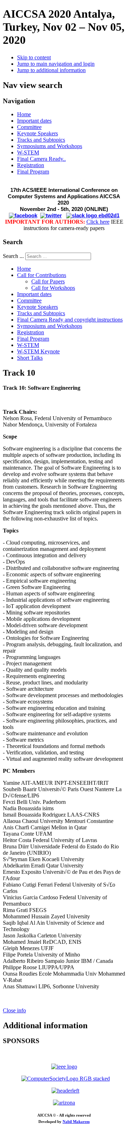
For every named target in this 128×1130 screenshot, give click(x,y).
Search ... (13, 256)
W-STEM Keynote (38, 351)
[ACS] (65, 1091)
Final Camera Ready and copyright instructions (70, 320)
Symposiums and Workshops (49, 146)
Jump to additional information (51, 70)
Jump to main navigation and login (56, 64)
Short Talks (30, 358)
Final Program (33, 172)
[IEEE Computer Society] (65, 1079)
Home (24, 114)
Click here (98, 222)
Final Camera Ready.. (41, 159)
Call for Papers (48, 281)
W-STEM (28, 152)
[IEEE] (64, 1067)
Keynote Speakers (37, 133)
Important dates (34, 121)
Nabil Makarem (76, 1122)
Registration (30, 165)
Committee (29, 127)
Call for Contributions (41, 275)
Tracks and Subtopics (41, 140)
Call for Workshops (53, 288)
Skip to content (34, 57)
